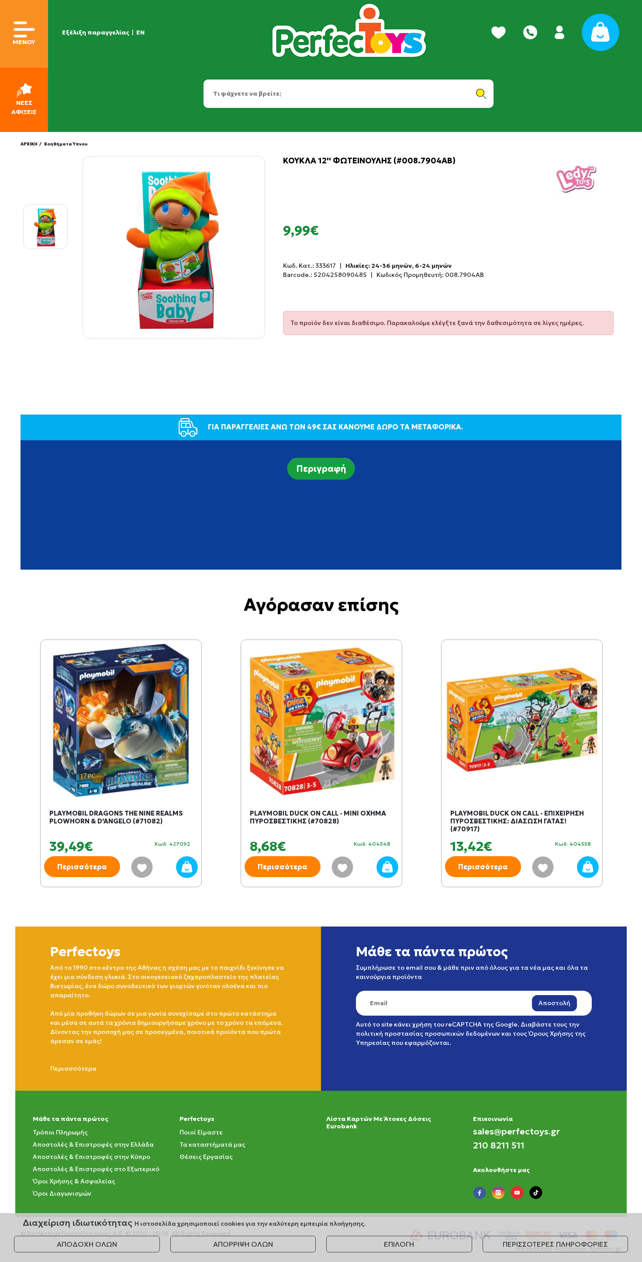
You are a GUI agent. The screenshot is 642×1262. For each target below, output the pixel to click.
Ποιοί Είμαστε (201, 1132)
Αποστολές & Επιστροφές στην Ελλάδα (93, 1144)
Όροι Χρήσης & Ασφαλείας (74, 1181)
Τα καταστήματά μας (212, 1144)
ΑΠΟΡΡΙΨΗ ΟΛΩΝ (243, 1244)
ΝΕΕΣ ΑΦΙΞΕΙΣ (24, 107)
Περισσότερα (82, 866)
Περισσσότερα (73, 1068)
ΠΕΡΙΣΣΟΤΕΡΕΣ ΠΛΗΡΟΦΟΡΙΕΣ (555, 1244)
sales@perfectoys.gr (516, 1131)
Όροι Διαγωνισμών (62, 1193)
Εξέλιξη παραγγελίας (95, 32)
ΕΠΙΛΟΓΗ (399, 1244)
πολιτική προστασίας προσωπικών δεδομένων (428, 1033)
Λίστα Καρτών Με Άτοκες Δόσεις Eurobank (378, 1122)
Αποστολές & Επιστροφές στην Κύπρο (91, 1157)
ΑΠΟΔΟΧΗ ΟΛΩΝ (87, 1244)
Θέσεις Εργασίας (206, 1157)
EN (140, 32)
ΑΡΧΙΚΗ (29, 144)
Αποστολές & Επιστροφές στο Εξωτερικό (96, 1169)
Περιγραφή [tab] (321, 468)
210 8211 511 (499, 1145)
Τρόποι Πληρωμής (60, 1132)
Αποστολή (554, 1003)
